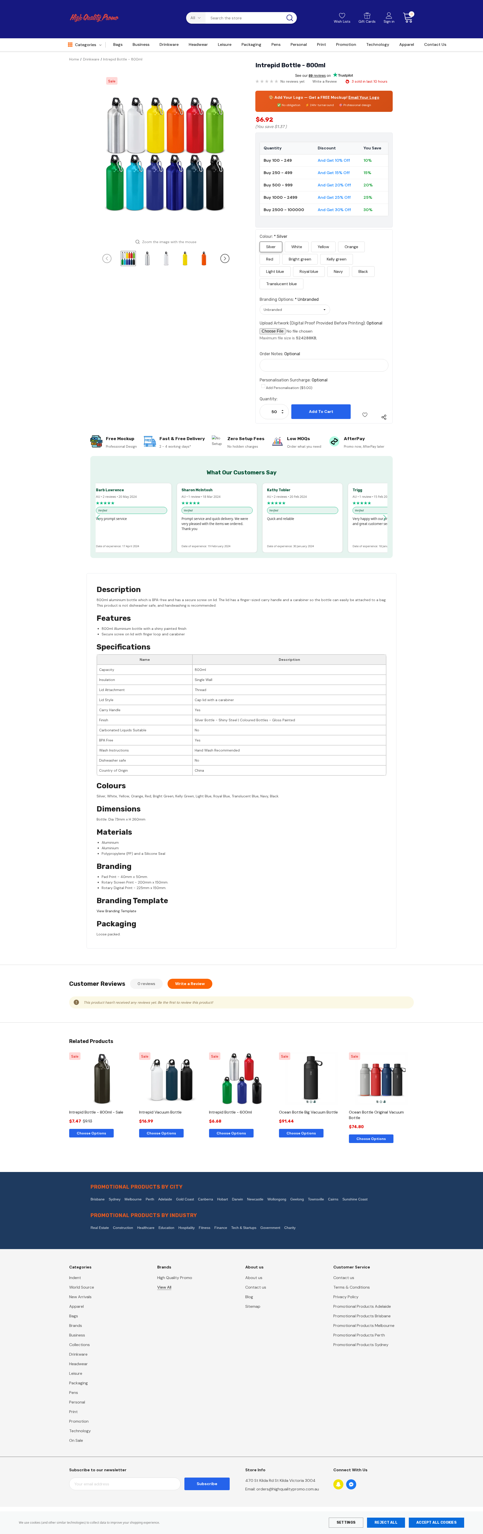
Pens (73, 1392)
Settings (346, 1522)
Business (77, 1335)
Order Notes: (280, 353)
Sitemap (252, 1306)
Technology (80, 1430)
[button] (98, 517)
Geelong (297, 1199)
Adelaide (165, 1199)
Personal (77, 1402)
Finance (220, 1228)
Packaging (78, 1383)
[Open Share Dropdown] (384, 417)
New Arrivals (80, 1296)
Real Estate (100, 1228)
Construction (123, 1228)
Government (270, 1228)
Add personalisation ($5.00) (289, 387)
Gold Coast (185, 1199)
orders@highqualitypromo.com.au (287, 1489)
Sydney (114, 1199)
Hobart (222, 1199)
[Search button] (290, 18)
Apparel (76, 1306)
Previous (106, 258)
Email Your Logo (363, 97)
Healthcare (145, 1228)
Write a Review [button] (324, 81)
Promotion (79, 1421)
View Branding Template (116, 911)
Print (73, 1411)
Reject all (386, 1522)
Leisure (75, 1373)
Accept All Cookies (436, 1522)
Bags (73, 1316)
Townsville (316, 1199)
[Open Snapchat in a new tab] (338, 1484)
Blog (249, 1296)
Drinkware (78, 1354)
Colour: (273, 236)
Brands (75, 1325)
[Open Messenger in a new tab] (351, 1484)
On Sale (76, 1440)
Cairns (333, 1199)
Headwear (78, 1363)
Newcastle (255, 1199)
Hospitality (186, 1228)
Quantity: (268, 399)
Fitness (204, 1228)
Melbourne (133, 1199)
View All (164, 1287)
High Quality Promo (174, 1277)
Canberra (205, 1199)
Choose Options (91, 1133)
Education (166, 1228)
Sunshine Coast (355, 1199)
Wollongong (276, 1199)
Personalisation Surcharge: (294, 380)
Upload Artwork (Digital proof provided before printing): (321, 323)
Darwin (237, 1199)
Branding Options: (289, 299)
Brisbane (98, 1199)
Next (224, 258)
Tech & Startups (243, 1228)
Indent (75, 1277)
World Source (81, 1287)
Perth (150, 1199)
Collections (79, 1344)
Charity (290, 1228)
